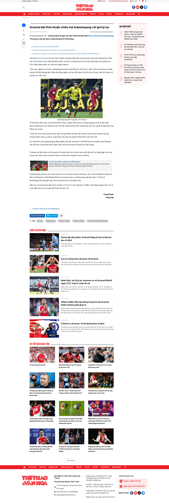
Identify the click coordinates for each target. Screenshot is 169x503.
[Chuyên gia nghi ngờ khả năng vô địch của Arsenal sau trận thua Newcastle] (42, 380)
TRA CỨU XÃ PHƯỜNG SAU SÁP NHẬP (118, 1)
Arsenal (40, 221)
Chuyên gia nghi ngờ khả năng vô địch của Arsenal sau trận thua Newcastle (41, 393)
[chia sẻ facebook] (24, 30)
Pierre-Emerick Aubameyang (97, 221)
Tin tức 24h (46, 14)
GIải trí (109, 14)
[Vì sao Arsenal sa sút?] (42, 355)
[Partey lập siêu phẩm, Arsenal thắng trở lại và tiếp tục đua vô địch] (44, 242)
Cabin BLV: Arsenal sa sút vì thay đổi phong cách (100, 366)
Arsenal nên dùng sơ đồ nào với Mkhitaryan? (46, 47)
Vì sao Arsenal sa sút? (37, 365)
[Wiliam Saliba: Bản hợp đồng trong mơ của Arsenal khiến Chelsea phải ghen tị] (44, 307)
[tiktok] (141, 7)
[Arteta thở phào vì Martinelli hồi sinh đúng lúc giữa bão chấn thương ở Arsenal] (42, 436)
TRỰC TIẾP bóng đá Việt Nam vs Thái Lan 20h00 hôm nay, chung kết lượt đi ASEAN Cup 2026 (134, 35)
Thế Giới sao (119, 14)
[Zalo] (145, 7)
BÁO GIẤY (103, 1)
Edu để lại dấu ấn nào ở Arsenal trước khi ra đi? (70, 366)
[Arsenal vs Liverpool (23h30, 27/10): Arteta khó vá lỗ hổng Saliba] (71, 436)
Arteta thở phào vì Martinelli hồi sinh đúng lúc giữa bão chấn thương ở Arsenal (41, 449)
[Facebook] (139, 1)
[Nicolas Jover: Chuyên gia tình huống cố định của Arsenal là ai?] (71, 380)
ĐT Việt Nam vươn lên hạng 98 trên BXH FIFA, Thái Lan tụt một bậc (134, 47)
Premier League (78, 221)
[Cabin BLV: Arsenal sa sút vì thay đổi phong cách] (101, 355)
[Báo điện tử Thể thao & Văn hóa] (84, 7)
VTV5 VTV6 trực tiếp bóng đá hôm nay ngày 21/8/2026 (134, 57)
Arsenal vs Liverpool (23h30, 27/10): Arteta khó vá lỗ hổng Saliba (69, 449)
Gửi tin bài (134, 1)
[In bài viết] (24, 34)
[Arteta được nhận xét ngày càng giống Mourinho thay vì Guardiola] (42, 408)
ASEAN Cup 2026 (33, 14)
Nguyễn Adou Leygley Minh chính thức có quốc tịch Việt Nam (134, 80)
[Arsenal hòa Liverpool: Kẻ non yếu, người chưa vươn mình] (101, 380)
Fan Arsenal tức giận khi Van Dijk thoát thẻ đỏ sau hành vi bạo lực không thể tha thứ (70, 421)
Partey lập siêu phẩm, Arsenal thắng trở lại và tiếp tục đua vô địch (86, 238)
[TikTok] (146, 1)
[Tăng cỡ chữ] (23, 39)
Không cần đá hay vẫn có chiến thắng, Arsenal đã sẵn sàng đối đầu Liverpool (100, 449)
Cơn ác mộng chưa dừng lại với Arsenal (79, 259)
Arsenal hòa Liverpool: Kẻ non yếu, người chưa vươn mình (100, 392)
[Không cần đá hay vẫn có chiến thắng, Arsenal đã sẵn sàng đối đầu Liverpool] (101, 436)
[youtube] (137, 7)
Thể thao (56, 14)
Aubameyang (50, 221)
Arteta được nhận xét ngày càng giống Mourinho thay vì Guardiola (41, 420)
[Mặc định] (24, 43)
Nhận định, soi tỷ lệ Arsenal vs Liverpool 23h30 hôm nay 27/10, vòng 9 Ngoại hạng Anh (99, 421)
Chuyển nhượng (64, 221)
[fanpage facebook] (133, 7)
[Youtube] (143, 1)
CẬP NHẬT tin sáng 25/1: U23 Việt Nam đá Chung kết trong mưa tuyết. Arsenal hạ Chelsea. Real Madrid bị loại (66, 54)
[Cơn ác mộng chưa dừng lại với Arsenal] (44, 264)
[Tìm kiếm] (23, 7)
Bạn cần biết (130, 14)
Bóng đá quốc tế (81, 14)
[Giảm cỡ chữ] (23, 46)
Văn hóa (93, 14)
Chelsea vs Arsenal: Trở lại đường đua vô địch (82, 323)
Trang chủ (25, 17)
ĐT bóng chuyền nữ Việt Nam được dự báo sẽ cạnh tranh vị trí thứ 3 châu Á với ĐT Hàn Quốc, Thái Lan (134, 68)
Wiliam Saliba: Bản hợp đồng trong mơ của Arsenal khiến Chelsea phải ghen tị (85, 303)
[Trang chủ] (24, 14)
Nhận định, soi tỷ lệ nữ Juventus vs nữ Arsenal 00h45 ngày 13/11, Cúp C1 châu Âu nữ (86, 282)
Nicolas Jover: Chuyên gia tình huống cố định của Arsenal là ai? (70, 392)
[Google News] (101, 32)
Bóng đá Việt (67, 14)
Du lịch (101, 14)
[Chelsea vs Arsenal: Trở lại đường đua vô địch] (44, 328)
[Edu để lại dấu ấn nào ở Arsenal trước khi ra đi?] (71, 355)
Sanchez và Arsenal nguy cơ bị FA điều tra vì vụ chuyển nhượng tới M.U (54, 50)
